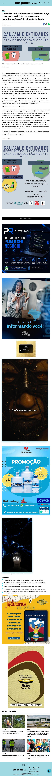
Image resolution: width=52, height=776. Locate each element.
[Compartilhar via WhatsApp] (49, 24)
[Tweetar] (46, 24)
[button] (49, 771)
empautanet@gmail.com (34, 758)
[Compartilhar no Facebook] (44, 24)
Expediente (36, 755)
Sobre (30, 755)
